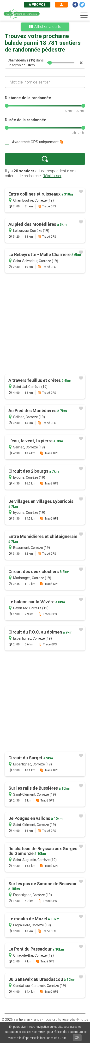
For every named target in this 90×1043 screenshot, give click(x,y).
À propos (37, 5)
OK (77, 1037)
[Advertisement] (45, 324)
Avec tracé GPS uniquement (35, 142)
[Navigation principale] (84, 15)
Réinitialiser (52, 176)
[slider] (50, 63)
